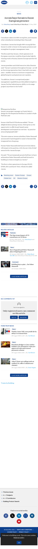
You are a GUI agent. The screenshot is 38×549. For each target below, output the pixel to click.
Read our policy (19, 537)
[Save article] (35, 31)
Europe (29, 175)
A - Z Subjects (8, 495)
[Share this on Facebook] (2, 31)
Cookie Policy (12, 532)
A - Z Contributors (9, 498)
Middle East (7, 178)
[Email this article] (14, 31)
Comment (15, 262)
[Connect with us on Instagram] (32, 515)
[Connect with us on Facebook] (6, 515)
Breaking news (8, 175)
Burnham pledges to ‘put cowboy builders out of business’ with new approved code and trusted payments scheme (23, 347)
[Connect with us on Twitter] (12, 515)
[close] (36, 27)
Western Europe (22, 178)
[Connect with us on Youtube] (19, 521)
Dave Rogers (32, 367)
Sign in (12, 27)
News (19, 14)
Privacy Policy (24, 532)
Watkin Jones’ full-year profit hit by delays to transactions (24, 332)
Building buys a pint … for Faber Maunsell (23, 265)
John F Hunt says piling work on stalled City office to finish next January (23, 363)
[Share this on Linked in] (10, 31)
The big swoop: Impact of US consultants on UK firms (19, 236)
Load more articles (19, 276)
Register (23, 317)
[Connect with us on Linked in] (19, 515)
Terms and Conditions (24, 529)
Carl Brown (31, 336)
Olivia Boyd (7, 24)
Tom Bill (12, 255)
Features (12, 233)
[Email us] (25, 515)
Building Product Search (11, 501)
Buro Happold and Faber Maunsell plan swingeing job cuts (22, 251)
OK (19, 543)
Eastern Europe (20, 175)
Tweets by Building (7, 383)
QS (14, 178)
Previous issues (8, 492)
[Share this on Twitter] (6, 31)
